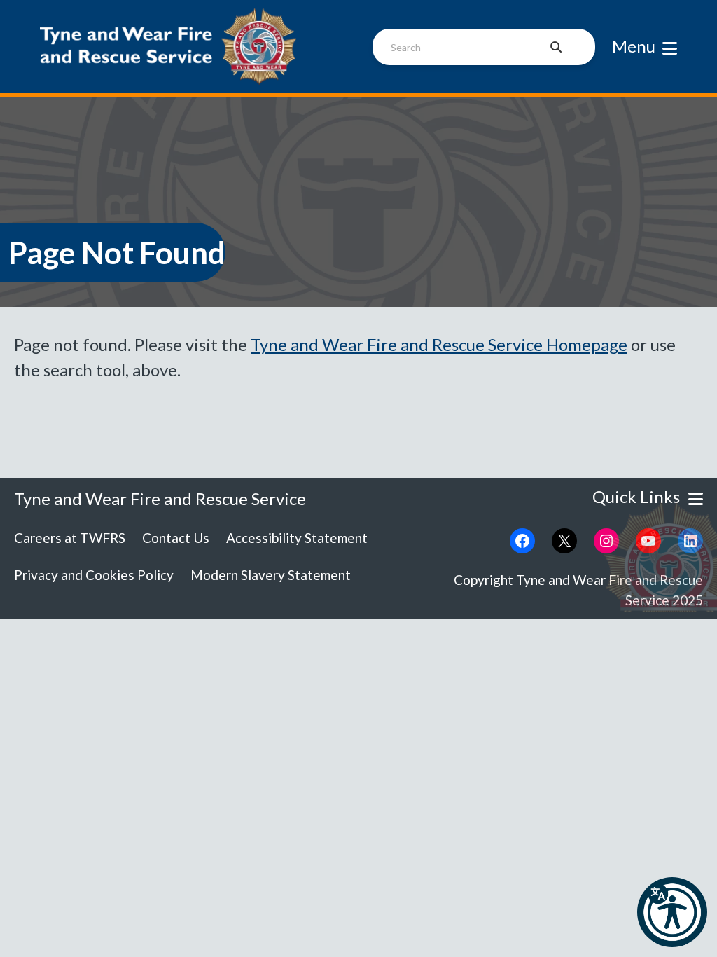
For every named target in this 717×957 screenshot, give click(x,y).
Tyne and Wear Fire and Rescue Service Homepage (439, 344)
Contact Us (175, 538)
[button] (672, 912)
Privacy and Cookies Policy (94, 575)
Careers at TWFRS (69, 538)
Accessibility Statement (297, 538)
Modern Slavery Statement (270, 575)
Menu (633, 46)
